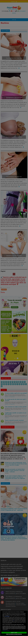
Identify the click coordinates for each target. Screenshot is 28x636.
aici (13, 620)
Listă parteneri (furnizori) (5, 630)
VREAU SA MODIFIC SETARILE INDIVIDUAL (14, 634)
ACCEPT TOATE (14, 632)
